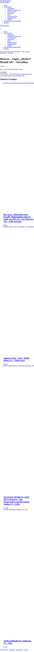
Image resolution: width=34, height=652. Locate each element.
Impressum (12, 650)
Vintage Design (11, 11)
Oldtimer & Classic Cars (14, 10)
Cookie (26, 650)
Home (5, 5)
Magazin (6, 22)
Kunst (9, 14)
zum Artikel (3, 72)
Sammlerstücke (11, 18)
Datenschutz (19, 650)
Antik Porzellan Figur (18, 75)
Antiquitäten (10, 8)
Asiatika (9, 19)
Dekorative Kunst (12, 16)
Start (1, 51)
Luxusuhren (10, 13)
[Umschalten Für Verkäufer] (30, 33)
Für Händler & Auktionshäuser (12, 21)
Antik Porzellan (7, 75)
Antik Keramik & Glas (9, 51)
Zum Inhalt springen (5, 0)
